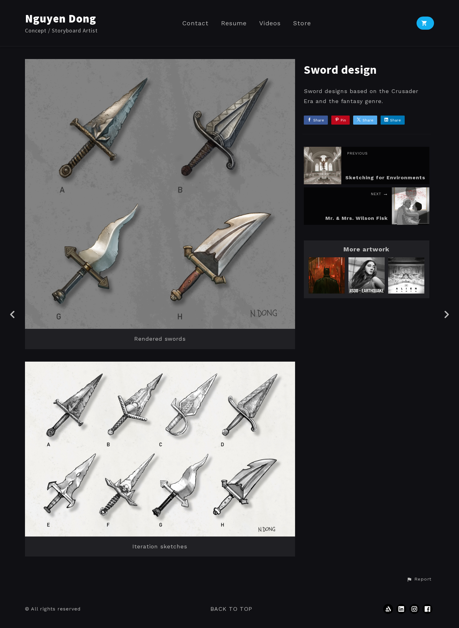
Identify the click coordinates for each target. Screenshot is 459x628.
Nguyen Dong (60, 19)
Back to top (231, 609)
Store (302, 23)
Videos (270, 23)
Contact (195, 23)
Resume (234, 23)
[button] (419, 579)
